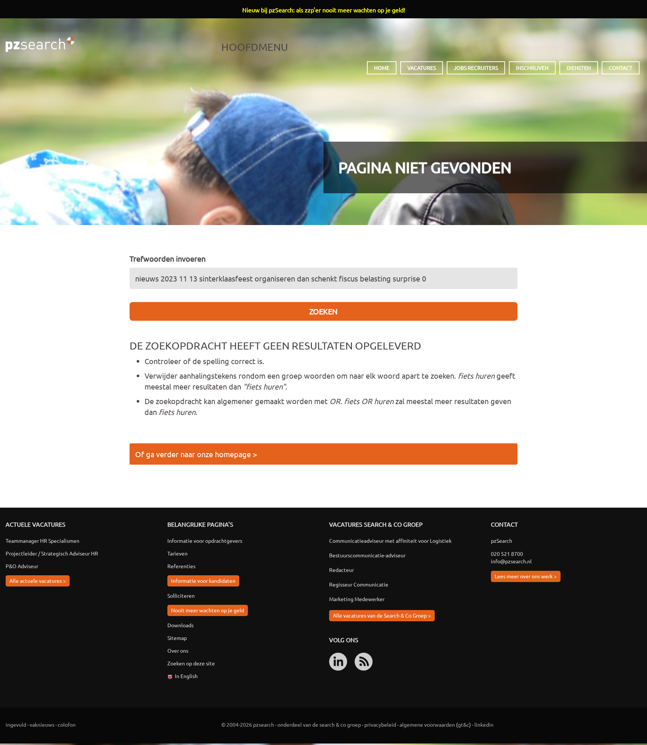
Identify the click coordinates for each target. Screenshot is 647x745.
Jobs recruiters (476, 67)
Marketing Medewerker (357, 598)
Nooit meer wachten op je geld (207, 610)
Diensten (578, 67)
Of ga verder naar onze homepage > (196, 454)
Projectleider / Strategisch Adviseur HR (52, 553)
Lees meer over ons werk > (526, 576)
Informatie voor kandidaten (203, 580)
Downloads (180, 625)
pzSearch (40, 44)
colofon (67, 724)
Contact (620, 67)
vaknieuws (42, 724)
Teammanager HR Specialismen (42, 540)
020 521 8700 (507, 553)
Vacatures (421, 67)
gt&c (463, 724)
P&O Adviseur (22, 566)
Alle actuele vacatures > (37, 580)
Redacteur (341, 569)
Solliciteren (181, 595)
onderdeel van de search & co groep (319, 724)
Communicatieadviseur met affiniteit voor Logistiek (390, 540)
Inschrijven (532, 67)
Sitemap (177, 637)
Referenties (181, 566)
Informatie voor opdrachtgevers (204, 540)
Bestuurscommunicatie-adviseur (367, 555)
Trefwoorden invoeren (168, 258)
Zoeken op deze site (191, 663)
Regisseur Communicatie (358, 584)
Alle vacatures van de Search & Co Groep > (382, 615)
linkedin (483, 724)
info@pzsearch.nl (511, 561)
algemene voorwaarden (427, 724)
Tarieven (177, 553)
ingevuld (16, 724)
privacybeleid (380, 724)
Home (381, 67)
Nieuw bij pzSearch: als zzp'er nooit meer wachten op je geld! (323, 9)
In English (186, 675)
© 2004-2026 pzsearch (247, 724)
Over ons (177, 650)
